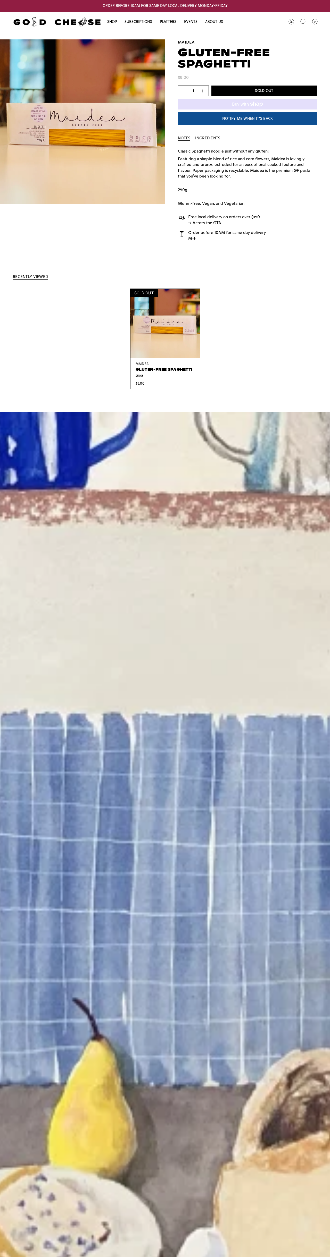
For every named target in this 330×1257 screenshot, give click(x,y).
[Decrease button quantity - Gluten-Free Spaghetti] (184, 91)
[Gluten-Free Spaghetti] (165, 323)
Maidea (186, 42)
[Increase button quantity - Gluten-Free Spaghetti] (202, 91)
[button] (112, 22)
